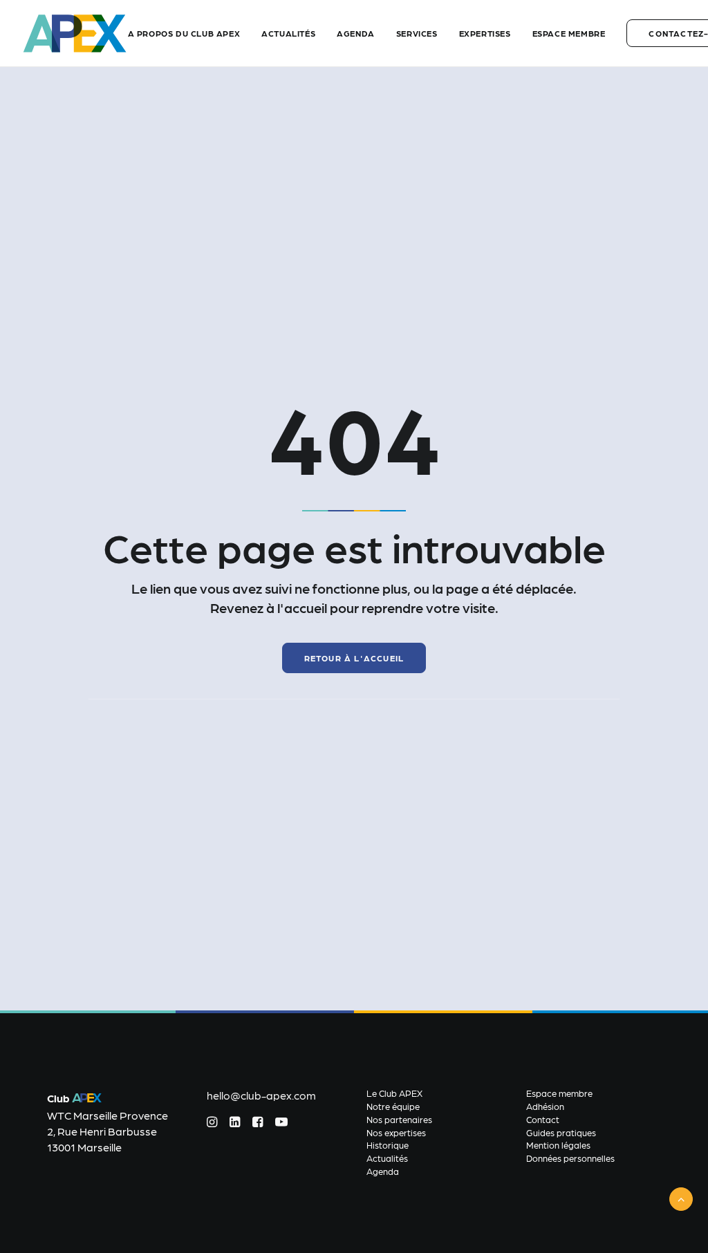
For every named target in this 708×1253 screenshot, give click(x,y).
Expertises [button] (485, 33)
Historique (387, 1145)
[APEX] (75, 33)
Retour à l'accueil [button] (354, 657)
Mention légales (558, 1145)
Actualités (288, 33)
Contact (542, 1119)
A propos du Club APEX (184, 33)
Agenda (356, 33)
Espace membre (559, 1093)
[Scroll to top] (681, 1197)
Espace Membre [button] (569, 33)
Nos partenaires (399, 1119)
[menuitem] (189, 33)
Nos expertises (396, 1132)
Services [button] (417, 33)
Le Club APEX (394, 1093)
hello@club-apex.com (261, 1095)
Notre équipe (393, 1106)
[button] (212, 1122)
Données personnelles (570, 1158)
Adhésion (545, 1106)
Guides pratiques (561, 1132)
